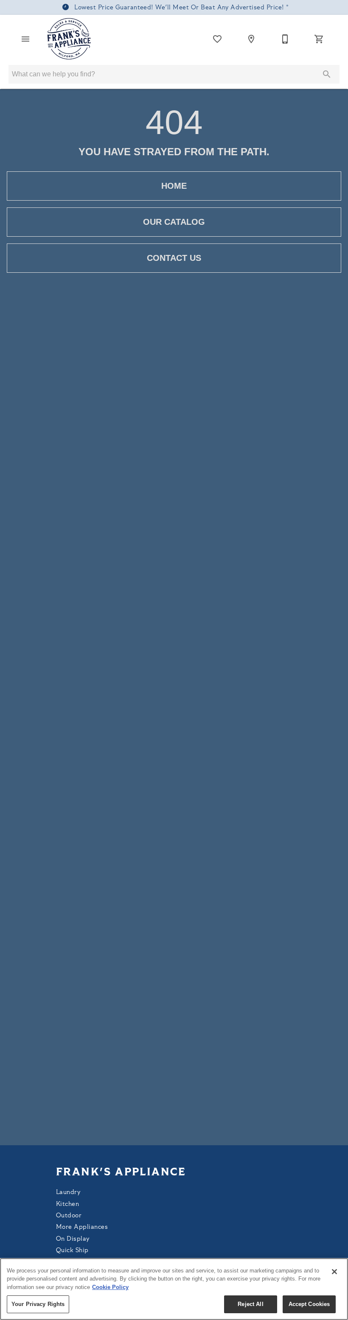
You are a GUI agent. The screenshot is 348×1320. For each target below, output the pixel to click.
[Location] (251, 39)
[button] (25, 39)
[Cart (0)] (319, 39)
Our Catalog (174, 222)
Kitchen (67, 1204)
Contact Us (174, 258)
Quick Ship (72, 1250)
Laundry (68, 1192)
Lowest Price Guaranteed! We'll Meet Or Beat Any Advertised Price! (179, 8)
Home (174, 185)
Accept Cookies (309, 1304)
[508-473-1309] (285, 39)
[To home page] (69, 39)
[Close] (334, 1271)
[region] (174, 1289)
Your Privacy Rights (38, 1304)
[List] (217, 39)
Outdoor (68, 1216)
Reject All (250, 1304)
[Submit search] (326, 74)
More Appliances (82, 1227)
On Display (73, 1239)
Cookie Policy (110, 1287)
